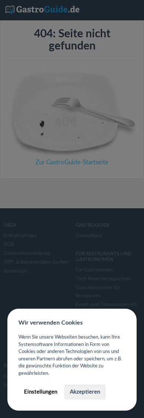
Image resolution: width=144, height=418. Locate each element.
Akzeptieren (85, 392)
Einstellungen (40, 392)
